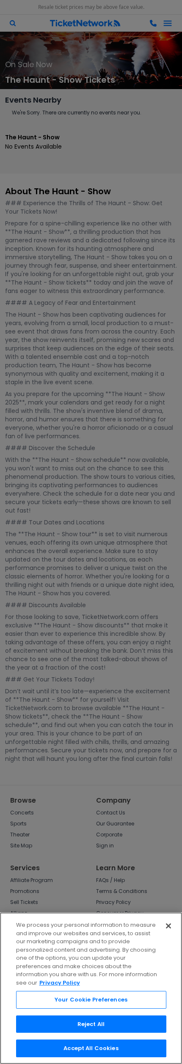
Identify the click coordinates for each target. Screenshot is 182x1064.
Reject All (91, 1024)
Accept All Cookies (90, 1048)
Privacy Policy (59, 983)
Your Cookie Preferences (91, 1000)
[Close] (168, 926)
